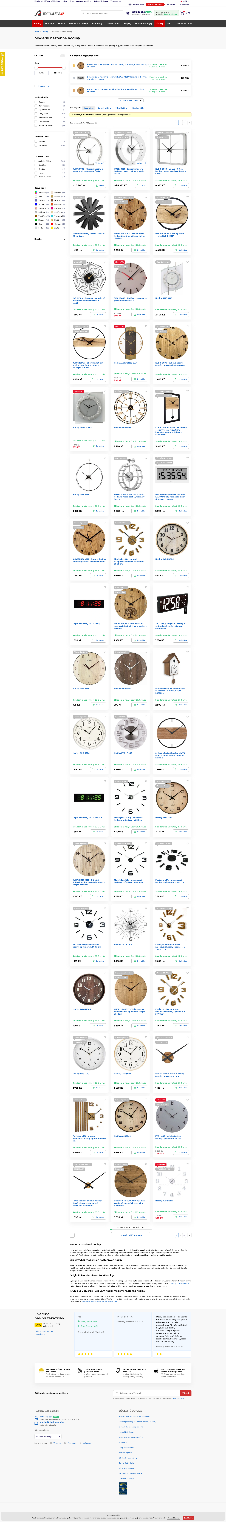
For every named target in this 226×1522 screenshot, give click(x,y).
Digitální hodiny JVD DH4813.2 (87, 817)
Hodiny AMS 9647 (122, 427)
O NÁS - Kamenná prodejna (131, 1427)
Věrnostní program (127, 1468)
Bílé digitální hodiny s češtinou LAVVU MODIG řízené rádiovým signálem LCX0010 (170, 496)
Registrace (171, 4)
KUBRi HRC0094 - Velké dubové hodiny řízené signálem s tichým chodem (129, 236)
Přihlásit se (184, 4)
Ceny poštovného (126, 1447)
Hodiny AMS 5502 (122, 1136)
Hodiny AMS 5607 (122, 1074)
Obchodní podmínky (128, 1458)
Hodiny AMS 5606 (81, 753)
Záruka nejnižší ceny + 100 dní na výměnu (51, 1)
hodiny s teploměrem (179, 1283)
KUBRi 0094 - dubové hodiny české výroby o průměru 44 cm (170, 364)
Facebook (71, 1443)
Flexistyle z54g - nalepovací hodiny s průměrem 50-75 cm (169, 881)
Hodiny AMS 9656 (81, 494)
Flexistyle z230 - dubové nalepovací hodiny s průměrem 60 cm (89, 1138)
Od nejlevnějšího (104, 108)
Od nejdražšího (121, 108)
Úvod (37, 31)
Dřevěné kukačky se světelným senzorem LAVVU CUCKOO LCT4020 (170, 690)
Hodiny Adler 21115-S (82, 427)
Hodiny (45, 31)
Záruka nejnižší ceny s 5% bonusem (134, 1416)
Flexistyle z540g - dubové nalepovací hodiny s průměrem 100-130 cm (170, 946)
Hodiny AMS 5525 (81, 1074)
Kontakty (123, 1442)
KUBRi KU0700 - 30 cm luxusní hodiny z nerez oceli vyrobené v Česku (129, 496)
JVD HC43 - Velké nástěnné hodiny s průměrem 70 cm (168, 1137)
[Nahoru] (72, 1235)
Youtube (57, 1443)
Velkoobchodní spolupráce (130, 1473)
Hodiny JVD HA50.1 (164, 559)
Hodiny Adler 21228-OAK (125, 363)
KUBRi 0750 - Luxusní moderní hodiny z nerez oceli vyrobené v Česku (129, 171)
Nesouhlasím (173, 1518)
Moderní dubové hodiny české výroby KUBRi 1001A (169, 234)
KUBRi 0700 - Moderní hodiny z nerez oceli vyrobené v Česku (88, 170)
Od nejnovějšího (137, 108)
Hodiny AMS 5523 (163, 817)
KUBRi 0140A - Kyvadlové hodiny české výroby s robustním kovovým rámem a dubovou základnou (171, 431)
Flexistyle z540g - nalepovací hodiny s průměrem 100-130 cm (129, 881)
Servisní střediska (126, 1463)
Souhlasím (188, 1518)
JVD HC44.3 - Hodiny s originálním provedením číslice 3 (130, 299)
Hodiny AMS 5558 (122, 688)
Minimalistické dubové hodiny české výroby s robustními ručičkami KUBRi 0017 (87, 1203)
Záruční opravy (125, 1453)
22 (184, 123)
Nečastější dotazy (126, 1432)
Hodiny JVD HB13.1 (164, 1201)
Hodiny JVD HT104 (123, 944)
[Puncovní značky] (123, 1488)
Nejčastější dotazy (101, 1)
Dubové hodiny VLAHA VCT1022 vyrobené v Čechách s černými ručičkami (129, 1203)
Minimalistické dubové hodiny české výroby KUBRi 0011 (169, 1075)
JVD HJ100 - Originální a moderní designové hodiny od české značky (88, 300)
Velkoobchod (116, 1)
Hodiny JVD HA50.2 (82, 1009)
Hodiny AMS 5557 (81, 688)
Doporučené (89, 108)
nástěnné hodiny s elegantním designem (100, 1301)
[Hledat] (83, 13)
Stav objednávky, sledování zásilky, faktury (137, 1422)
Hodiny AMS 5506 (163, 298)
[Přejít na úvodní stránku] (50, 13)
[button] (130, 100)
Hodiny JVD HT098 (123, 753)
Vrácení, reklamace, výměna (131, 1437)
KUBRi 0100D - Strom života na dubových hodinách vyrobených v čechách (130, 626)
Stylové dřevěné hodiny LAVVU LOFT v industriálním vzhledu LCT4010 (170, 755)
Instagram (87, 1443)
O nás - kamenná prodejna (80, 1)
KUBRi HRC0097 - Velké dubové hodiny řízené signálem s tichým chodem (129, 1011)
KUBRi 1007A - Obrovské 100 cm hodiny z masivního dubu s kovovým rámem (88, 365)
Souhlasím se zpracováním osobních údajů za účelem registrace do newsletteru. (148, 1398)
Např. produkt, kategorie (97, 13)
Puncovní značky (126, 1478)
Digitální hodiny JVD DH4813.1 (87, 624)
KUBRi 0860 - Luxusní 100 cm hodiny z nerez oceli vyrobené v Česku (170, 171)
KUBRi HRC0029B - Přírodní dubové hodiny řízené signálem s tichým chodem (88, 882)
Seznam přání (138, 4)
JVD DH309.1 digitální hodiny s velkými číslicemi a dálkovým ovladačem (170, 626)
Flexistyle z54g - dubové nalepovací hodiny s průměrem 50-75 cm (129, 561)
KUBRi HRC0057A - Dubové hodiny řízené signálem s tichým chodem (89, 560)
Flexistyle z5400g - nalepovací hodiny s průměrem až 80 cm (128, 818)
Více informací (178, 1398)
